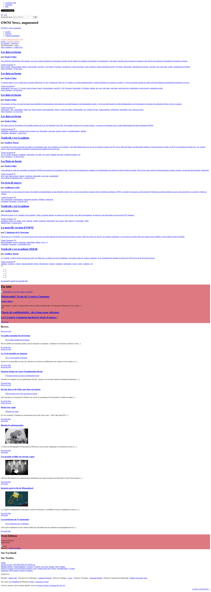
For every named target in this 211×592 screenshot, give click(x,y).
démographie (78, 110)
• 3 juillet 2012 (17, 47)
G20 (62, 88)
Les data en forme (11, 52)
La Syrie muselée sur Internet (14, 353)
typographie (79, 221)
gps (37, 131)
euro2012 (41, 67)
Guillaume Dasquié (44, 578)
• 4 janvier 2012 (16, 223)
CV (19, 88)
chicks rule (27, 110)
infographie (127, 67)
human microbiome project (106, 67)
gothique (29, 221)
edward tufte (32, 67)
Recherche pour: (6, 17)
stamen (64, 131)
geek (23, 221)
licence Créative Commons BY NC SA (51, 585)
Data (2, 47)
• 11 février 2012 (29, 178)
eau (85, 110)
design (9, 155)
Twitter (3, 65)
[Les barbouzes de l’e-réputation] (17, 524)
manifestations (18, 199)
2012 (2, 176)
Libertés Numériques (11, 178)
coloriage (11, 264)
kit (43, 155)
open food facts (123, 88)
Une (2, 178)
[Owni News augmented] (11, 28)
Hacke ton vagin (8, 407)
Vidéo (87, 221)
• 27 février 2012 (18, 157)
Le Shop (72, 569)
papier (47, 155)
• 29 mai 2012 (17, 90)
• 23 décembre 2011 (24, 244)
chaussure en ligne (42, 582)
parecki (58, 131)
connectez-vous (10, 3)
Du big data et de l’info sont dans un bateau (20, 389)
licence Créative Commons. (23, 570)
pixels (80, 264)
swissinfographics (73, 131)
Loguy (70, 578)
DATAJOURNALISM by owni (25, 569)
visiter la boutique (15, 548)
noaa (130, 110)
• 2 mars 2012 (21, 133)
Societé (7, 32)
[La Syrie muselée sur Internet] (16, 358)
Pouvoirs (8, 34)
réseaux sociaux (138, 110)
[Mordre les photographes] (16, 443)
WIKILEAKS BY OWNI (47, 569)
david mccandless (67, 110)
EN (6, 15)
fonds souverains (78, 67)
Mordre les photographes (12, 425)
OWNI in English (7, 569)
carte (11, 110)
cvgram (23, 88)
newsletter (8, 5)
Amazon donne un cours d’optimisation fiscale (22, 371)
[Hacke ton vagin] (11, 411)
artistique (4, 264)
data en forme (5, 67)
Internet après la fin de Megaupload (17, 488)
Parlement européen (31, 199)
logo (57, 221)
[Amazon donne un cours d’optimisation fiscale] (22, 376)
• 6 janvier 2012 (22, 201)
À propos (29, 567)
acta (2, 199)
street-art (72, 221)
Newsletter (19, 281)
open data (114, 88)
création (18, 264)
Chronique (8, 47)
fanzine (52, 264)
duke (32, 582)
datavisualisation (48, 110)
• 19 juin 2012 (17, 69)
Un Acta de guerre (11, 182)
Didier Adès (13, 578)
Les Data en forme (11, 161)
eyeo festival (49, 67)
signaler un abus (6, 565)
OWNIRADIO (62, 569)
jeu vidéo (38, 155)
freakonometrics (104, 110)
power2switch (144, 88)
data (6, 176)
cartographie (5, 88)
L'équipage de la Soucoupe (17, 232)
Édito (8, 223)
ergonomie (22, 242)
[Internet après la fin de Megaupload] (16, 506)
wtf (79, 155)
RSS (6, 7)
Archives (37, 567)
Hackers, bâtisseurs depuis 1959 (12, 39)
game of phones (90, 67)
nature (61, 221)
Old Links (4, 421)
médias (92, 88)
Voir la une (4, 322)
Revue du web (6, 331)
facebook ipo (66, 67)
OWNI (11, 570)
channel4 (22, 131)
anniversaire (5, 110)
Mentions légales (7, 567)
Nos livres (14, 43)
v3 (46, 242)
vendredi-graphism (70, 155)
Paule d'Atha (10, 57)
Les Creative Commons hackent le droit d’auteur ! (29, 317)
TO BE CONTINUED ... (201, 589)
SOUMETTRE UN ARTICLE (24, 565)
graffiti (35, 221)
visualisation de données (181, 67)
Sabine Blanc (7, 301)
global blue (115, 110)
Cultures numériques (12, 36)
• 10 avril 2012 (17, 112)
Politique (53, 155)
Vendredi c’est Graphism (15, 137)
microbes (152, 67)
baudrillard (4, 131)
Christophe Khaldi (95, 578)
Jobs (56, 567)
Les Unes (44, 567)
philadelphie (134, 88)
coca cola (13, 88)
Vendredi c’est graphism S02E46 (19, 249)
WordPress (16, 582)
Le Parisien (85, 88)
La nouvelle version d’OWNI (17, 227)
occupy (74, 264)
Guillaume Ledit (12, 187)
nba (97, 88)
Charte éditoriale (19, 567)
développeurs (44, 264)
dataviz (24, 67)
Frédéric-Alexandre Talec (138, 578)
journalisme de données (140, 67)
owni (43, 242)
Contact (62, 567)
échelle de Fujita (92, 110)
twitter (170, 67)
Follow (3, 563)
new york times (161, 67)
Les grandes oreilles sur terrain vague (17, 456)
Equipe (51, 567)
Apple (10, 221)
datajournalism (16, 67)
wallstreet (86, 264)
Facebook (9, 65)
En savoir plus (6, 347)
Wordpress (4, 570)
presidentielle (53, 176)
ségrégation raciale (156, 88)
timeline (83, 131)
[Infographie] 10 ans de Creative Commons (25, 296)
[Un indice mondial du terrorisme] (17, 340)
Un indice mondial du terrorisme (15, 335)
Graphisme (4, 133)
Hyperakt (119, 67)
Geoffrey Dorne (12, 143)
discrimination (48, 88)
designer (15, 155)
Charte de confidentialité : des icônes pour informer (30, 312)
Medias (3, 223)
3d (2, 155)
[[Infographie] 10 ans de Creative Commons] (17, 292)
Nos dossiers (5, 43)
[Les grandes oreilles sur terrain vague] (16, 474)
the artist (60, 155)
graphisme (22, 155)
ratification (49, 199)
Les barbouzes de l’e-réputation (15, 519)
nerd (66, 221)
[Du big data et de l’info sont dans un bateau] (21, 394)
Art (4, 155)
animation (4, 221)
